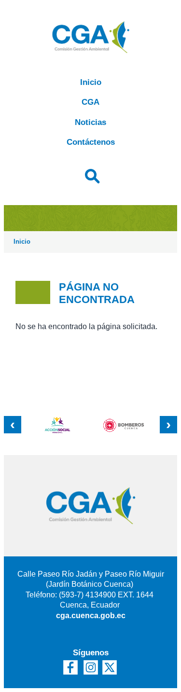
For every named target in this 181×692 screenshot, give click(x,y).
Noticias (90, 122)
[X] (111, 667)
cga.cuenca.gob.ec (90, 615)
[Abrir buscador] (91, 175)
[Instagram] (91, 667)
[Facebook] (70, 667)
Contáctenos (91, 142)
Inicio (90, 82)
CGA (90, 102)
